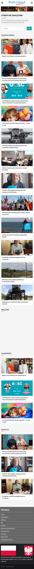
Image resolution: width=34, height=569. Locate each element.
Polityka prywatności (7, 539)
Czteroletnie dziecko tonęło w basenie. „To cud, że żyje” (16, 124)
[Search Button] (32, 3)
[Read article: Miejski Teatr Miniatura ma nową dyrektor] (17, 47)
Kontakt (3, 525)
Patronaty (4, 534)
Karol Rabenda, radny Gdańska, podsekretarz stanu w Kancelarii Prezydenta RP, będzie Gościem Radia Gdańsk (15, 102)
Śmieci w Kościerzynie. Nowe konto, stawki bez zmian (14, 169)
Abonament (4, 537)
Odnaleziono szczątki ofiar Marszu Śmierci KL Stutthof (15, 303)
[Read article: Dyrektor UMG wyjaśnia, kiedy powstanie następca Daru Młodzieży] (17, 182)
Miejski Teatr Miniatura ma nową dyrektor (14, 56)
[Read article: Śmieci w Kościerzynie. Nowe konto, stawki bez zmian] (17, 159)
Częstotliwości (5, 531)
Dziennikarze (4, 517)
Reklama (3, 520)
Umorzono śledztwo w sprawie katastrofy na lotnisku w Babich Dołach (14, 146)
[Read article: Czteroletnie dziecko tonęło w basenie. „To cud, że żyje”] (17, 115)
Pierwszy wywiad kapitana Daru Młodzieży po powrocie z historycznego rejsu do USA (14, 79)
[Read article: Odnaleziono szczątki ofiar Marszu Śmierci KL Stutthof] (17, 293)
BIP (2, 523)
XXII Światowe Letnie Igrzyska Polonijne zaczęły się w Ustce (16, 213)
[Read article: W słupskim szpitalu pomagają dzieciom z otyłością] (17, 249)
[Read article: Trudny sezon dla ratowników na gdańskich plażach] (17, 226)
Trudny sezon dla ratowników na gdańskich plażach (14, 236)
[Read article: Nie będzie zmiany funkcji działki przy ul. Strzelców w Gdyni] (17, 271)
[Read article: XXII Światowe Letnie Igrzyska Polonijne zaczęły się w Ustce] (17, 204)
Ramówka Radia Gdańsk (8, 528)
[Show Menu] (2, 3)
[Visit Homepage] (16, 3)
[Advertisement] (17, 331)
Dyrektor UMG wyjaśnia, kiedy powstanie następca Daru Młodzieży (14, 191)
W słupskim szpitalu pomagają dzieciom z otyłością (13, 258)
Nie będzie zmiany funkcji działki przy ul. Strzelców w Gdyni (13, 280)
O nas (2, 514)
